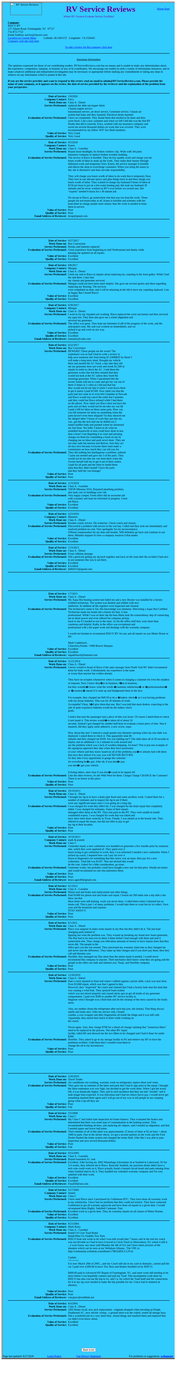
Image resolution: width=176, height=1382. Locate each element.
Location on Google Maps (22, 37)
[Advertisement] (89, 228)
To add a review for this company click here (88, 47)
